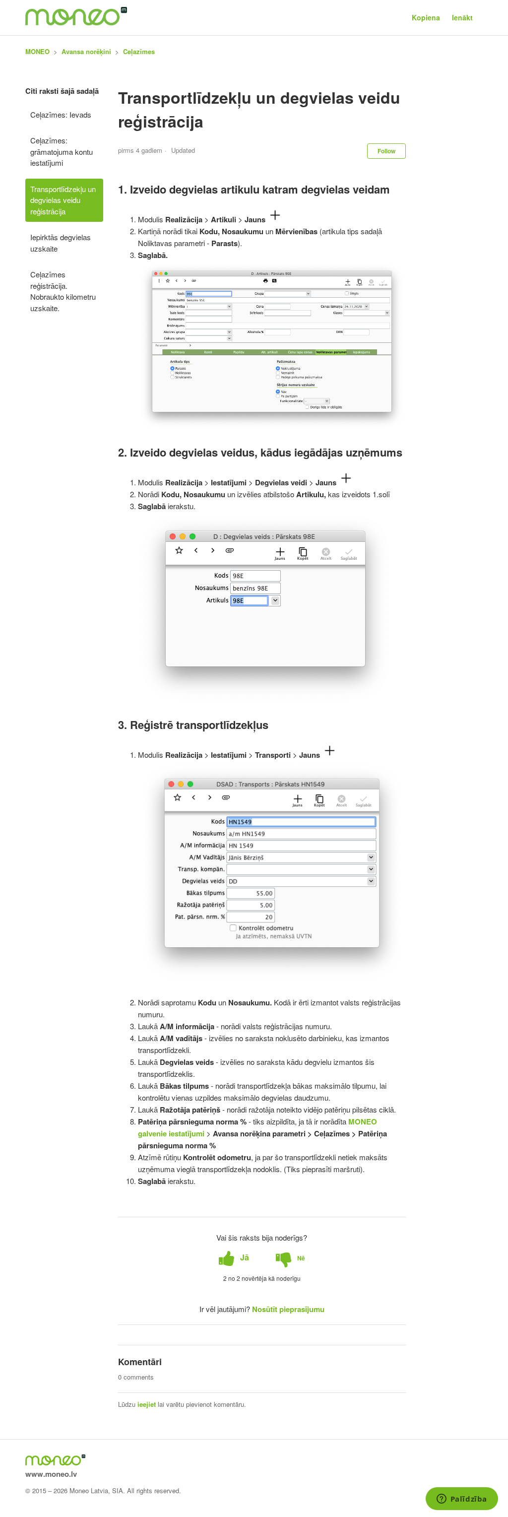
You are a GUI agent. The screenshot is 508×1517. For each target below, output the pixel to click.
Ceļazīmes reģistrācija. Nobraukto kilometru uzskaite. (63, 291)
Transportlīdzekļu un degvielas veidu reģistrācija (63, 200)
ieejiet (146, 1404)
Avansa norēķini (86, 51)
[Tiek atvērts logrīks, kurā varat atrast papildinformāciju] (461, 1499)
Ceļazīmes (139, 51)
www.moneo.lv (51, 1473)
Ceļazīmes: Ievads (60, 114)
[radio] (234, 1257)
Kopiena (426, 17)
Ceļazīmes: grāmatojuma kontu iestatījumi (61, 151)
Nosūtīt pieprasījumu (288, 1309)
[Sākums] (76, 22)
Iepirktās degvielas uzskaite (60, 243)
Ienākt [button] (462, 17)
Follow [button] (386, 150)
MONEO (37, 51)
